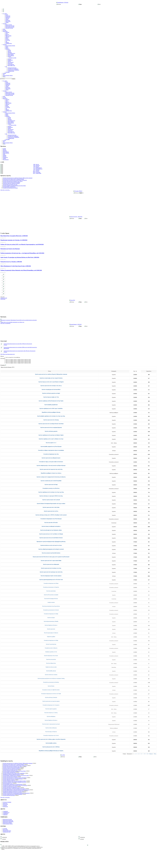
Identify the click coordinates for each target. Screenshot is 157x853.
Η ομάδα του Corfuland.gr (13, 136)
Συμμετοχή (5, 803)
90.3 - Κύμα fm (36, 165)
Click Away (10, 130)
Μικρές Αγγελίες (8, 91)
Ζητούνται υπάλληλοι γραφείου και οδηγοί (11, 183)
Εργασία (114, 374)
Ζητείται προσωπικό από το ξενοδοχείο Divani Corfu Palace (51, 423)
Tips (6, 108)
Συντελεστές (5, 804)
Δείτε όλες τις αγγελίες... (5, 189)
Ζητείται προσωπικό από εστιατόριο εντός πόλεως (13, 181)
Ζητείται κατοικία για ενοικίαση (51, 674)
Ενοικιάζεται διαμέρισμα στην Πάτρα (10, 187)
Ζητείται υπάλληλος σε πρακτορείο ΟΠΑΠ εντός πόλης (51, 495)
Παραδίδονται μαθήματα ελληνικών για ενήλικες (51, 473)
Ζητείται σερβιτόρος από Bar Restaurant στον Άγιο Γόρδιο (14, 185)
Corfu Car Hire (13, 125)
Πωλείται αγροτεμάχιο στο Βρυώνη (51, 632)
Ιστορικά (7, 106)
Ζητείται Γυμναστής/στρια (51, 644)
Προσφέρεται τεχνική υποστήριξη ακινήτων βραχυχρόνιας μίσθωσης (51, 541)
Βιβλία (6, 105)
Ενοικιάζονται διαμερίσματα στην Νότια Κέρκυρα (51, 518)
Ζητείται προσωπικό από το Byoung (51, 419)
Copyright (5, 828)
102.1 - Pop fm (36, 171)
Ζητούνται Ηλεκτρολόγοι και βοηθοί (51, 594)
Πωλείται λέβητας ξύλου (51, 663)
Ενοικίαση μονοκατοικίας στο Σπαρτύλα (51, 587)
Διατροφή (7, 99)
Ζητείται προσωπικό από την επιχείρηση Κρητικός (51, 427)
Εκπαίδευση (7, 84)
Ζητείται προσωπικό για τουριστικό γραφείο (51, 701)
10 (147, 753)
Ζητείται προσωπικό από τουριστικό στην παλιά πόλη (51, 469)
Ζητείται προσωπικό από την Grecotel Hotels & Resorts (51, 537)
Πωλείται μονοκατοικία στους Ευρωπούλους (51, 606)
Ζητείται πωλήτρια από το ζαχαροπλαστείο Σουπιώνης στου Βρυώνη (51, 476)
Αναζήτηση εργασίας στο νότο (51, 651)
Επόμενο (151, 753)
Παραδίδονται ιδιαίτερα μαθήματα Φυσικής (51, 412)
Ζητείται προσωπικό (51, 629)
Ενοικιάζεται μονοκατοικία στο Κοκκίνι (51, 610)
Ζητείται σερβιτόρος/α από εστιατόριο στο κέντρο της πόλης (51, 492)
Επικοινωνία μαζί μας (12, 135)
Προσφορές (7, 87)
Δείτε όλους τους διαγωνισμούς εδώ (7, 354)
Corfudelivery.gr (6, 812)
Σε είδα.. (4, 97)
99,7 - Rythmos (36, 169)
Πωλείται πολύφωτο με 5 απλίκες (51, 712)
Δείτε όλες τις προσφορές (5, 323)
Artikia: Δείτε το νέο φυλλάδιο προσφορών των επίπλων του (12, 322)
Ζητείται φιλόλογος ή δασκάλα (51, 697)
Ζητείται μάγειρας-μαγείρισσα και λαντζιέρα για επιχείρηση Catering (51, 678)
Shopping (10, 119)
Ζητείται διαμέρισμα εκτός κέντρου (51, 655)
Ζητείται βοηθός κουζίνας (51, 743)
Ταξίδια (9, 128)
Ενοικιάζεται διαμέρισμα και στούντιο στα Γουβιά (51, 693)
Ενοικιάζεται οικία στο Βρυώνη (51, 648)
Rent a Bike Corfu (11, 132)
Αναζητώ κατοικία (51, 602)
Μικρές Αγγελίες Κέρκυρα (6, 367)
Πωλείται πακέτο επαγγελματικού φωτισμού (51, 724)
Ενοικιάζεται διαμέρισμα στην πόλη (51, 454)
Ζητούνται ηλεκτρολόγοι (51, 659)
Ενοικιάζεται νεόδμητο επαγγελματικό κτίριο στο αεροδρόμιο (51, 450)
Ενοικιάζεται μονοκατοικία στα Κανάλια (51, 682)
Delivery (9, 126)
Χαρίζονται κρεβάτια (51, 636)
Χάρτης (6, 115)
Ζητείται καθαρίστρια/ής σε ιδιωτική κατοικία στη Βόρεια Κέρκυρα (51, 465)
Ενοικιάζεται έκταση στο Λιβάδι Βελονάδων (51, 689)
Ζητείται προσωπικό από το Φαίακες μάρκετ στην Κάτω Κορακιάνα (51, 739)
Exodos (9, 117)
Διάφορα (7, 109)
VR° (4, 141)
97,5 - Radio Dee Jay (37, 167)
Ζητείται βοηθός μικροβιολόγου (9, 186)
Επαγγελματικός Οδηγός (10, 112)
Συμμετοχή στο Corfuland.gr (13, 137)
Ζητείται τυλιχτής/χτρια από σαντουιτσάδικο (11, 182)
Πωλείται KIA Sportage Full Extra (51, 598)
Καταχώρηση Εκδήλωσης (8, 820)
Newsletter (7, 139)
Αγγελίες (4, 90)
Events (6, 82)
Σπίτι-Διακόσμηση (11, 120)
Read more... (5, 98)
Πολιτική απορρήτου (7, 830)
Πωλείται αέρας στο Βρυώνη (51, 731)
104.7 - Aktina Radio (37, 173)
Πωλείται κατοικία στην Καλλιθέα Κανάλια (51, 552)
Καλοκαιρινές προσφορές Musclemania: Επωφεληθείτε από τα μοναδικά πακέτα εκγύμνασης (18, 320)
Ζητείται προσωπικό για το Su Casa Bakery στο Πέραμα (51, 533)
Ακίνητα (114, 450)
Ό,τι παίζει (5, 80)
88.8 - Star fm (36, 164)
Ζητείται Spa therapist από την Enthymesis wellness (51, 530)
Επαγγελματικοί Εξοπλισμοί (113, 724)
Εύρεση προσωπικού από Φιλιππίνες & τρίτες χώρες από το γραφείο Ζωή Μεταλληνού (51, 556)
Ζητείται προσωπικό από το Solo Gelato (51, 507)
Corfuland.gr (5, 811)
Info (6, 133)
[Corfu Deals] (87, 845)
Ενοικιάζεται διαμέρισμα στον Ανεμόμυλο (51, 705)
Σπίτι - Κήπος (114, 443)
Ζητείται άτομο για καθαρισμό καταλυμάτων (51, 526)
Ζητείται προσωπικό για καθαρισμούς (51, 564)
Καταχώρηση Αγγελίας (9, 93)
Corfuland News (8, 110)
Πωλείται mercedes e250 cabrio (51, 522)
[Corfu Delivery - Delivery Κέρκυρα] (0, 844)
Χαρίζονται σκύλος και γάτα (51, 667)
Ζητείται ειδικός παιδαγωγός (51, 727)
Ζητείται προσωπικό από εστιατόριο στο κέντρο (51, 568)
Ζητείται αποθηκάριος (51, 716)
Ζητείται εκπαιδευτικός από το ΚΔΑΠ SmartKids (51, 480)
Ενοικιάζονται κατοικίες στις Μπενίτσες (51, 488)
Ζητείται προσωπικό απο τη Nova (51, 511)
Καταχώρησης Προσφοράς (8, 821)
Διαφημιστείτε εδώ (6, 831)
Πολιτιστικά (7, 83)
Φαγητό (9, 118)
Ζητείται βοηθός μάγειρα (51, 670)
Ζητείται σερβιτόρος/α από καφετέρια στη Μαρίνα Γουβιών (51, 435)
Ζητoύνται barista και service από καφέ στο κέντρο (51, 545)
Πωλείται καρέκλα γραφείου (51, 708)
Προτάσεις (7, 116)
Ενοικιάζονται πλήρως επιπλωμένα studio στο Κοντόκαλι (51, 461)
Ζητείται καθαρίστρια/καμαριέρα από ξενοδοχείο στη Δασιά (51, 549)
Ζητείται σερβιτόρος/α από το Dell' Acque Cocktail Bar (51, 408)
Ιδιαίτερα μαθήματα (114, 412)
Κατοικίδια (114, 667)
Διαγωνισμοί (7, 88)
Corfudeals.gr (5, 813)
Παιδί (4, 154)
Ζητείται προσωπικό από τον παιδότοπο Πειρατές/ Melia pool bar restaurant (17, 177)
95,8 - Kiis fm (36, 166)
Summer (9, 123)
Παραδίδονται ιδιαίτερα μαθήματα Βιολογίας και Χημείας (51, 750)
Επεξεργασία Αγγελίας (9, 94)
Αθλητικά (7, 85)
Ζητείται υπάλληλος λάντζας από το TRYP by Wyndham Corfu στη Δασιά (51, 514)
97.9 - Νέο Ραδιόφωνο (37, 168)
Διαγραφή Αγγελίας (9, 95)
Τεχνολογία (7, 107)
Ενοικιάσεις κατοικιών (114, 454)
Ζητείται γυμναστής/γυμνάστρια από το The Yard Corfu (51, 579)
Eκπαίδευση (10, 127)
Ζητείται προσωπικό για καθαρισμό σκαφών (51, 457)
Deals (4, 96)
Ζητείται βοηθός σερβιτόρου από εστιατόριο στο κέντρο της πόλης (51, 416)
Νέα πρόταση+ (11, 129)
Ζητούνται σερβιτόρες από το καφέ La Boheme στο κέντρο (51, 438)
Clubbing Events (3, 297)
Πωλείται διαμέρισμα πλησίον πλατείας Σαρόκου (51, 575)
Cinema (6, 86)
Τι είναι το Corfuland (7, 802)
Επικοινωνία (5, 806)
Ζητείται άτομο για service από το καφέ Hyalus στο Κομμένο (15, 180)
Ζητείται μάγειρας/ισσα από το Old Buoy (51, 746)
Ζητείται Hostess (51, 686)
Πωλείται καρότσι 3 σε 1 (51, 442)
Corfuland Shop (11, 138)
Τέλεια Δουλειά (11, 131)
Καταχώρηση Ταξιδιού (7, 822)
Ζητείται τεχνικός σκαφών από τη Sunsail (51, 499)
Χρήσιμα (5, 111)
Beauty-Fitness (11, 121)
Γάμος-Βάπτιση (11, 122)
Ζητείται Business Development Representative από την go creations (51, 503)
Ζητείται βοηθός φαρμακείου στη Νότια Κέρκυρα (51, 446)
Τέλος (155, 753)
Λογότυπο (5, 805)
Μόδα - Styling (8, 103)
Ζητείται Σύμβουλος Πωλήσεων (51, 625)
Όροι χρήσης (5, 829)
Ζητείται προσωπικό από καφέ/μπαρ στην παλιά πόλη (51, 571)
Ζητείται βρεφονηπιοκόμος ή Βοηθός (51, 621)
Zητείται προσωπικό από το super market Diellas (51, 560)
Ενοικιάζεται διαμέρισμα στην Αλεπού (51, 735)
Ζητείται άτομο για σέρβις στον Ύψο (10, 184)
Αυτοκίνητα (113, 522)
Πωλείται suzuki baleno (51, 591)
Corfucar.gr (5, 814)
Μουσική (7, 101)
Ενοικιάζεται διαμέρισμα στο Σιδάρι (51, 613)
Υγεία (6, 100)
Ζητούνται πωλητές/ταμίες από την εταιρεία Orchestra (13, 179)
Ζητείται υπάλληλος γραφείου (51, 431)
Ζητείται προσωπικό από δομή (51, 484)
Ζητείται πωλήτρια (51, 617)
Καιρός (6, 114)
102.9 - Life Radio (36, 172)
